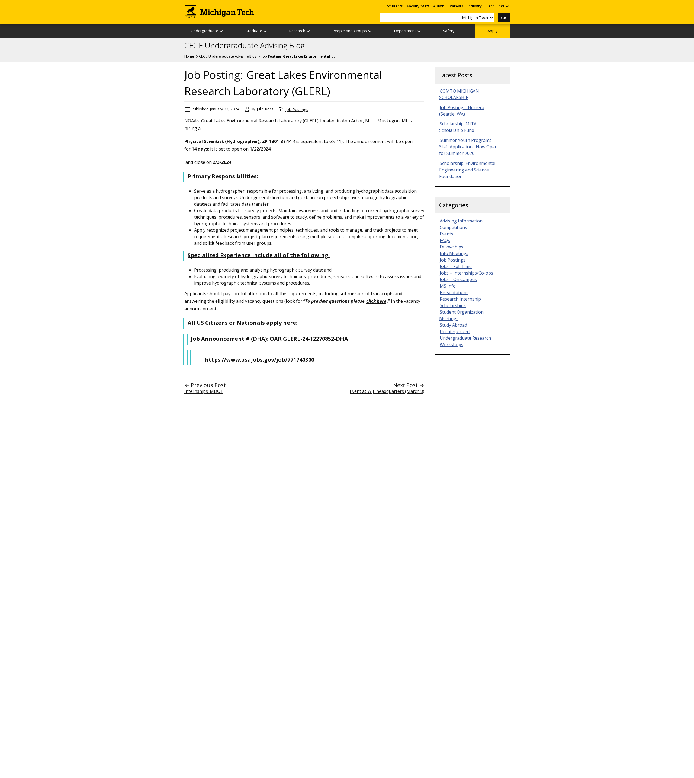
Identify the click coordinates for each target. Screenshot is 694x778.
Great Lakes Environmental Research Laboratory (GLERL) (260, 120)
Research (297, 30)
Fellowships (451, 247)
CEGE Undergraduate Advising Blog (244, 45)
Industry (474, 6)
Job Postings (296, 109)
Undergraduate (204, 30)
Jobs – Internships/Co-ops (466, 273)
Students (395, 6)
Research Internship (460, 299)
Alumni (439, 6)
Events (446, 234)
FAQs (445, 240)
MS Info (448, 286)
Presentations (454, 292)
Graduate (253, 30)
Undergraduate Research (465, 338)
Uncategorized (455, 331)
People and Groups (349, 30)
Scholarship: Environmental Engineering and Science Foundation (467, 169)
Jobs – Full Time (456, 266)
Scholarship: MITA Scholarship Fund (458, 127)
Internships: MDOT (203, 391)
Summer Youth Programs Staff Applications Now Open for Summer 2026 (468, 146)
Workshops (451, 344)
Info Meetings (454, 253)
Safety (448, 30)
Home (189, 56)
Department (405, 30)
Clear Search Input (455, 17)
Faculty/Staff (418, 6)
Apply (492, 30)
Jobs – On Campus (458, 279)
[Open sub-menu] (507, 6)
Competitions (453, 227)
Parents (456, 6)
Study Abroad (453, 325)
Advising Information (461, 221)
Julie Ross (265, 108)
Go (503, 17)
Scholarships (453, 305)
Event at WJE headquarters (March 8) (387, 391)
